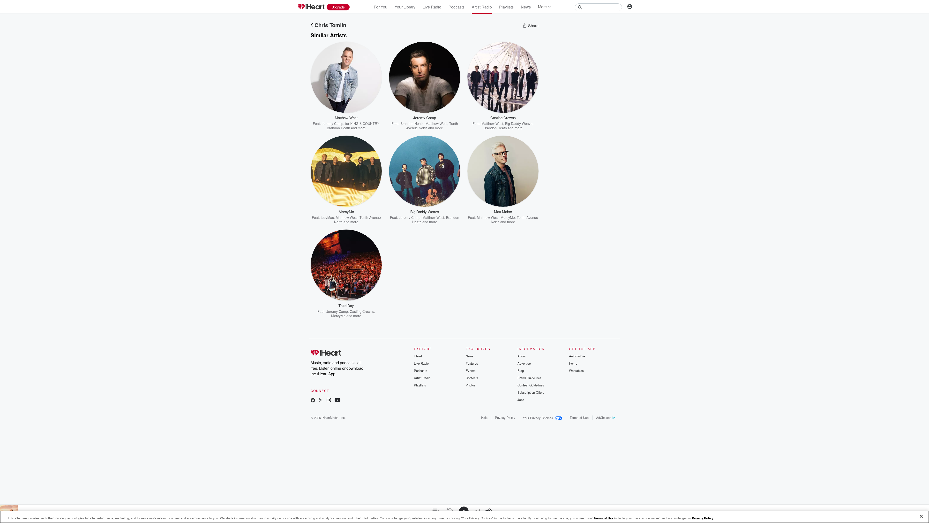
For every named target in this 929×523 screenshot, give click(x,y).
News (526, 7)
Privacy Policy (505, 417)
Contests (472, 378)
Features (472, 363)
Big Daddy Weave (518, 123)
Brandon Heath (338, 127)
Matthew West (436, 123)
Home (573, 363)
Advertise (524, 363)
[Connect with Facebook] (313, 400)
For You (380, 7)
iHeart (418, 356)
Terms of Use (579, 417)
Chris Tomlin (330, 25)
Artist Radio (482, 7)
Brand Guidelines (529, 378)
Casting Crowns (362, 311)
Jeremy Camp (332, 123)
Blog (520, 370)
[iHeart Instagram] (329, 400)
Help (484, 417)
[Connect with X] (320, 400)
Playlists (506, 7)
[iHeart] (310, 7)
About (521, 356)
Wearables (576, 370)
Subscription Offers (530, 392)
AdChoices (603, 417)
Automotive (577, 356)
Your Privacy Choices (538, 417)
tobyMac (327, 217)
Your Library (405, 7)
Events (471, 370)
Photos (471, 385)
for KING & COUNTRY (362, 123)
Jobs (520, 399)
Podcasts (456, 7)
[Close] (921, 516)
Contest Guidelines (530, 385)
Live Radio (432, 7)
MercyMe (508, 217)
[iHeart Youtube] (337, 400)
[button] (374, 123)
